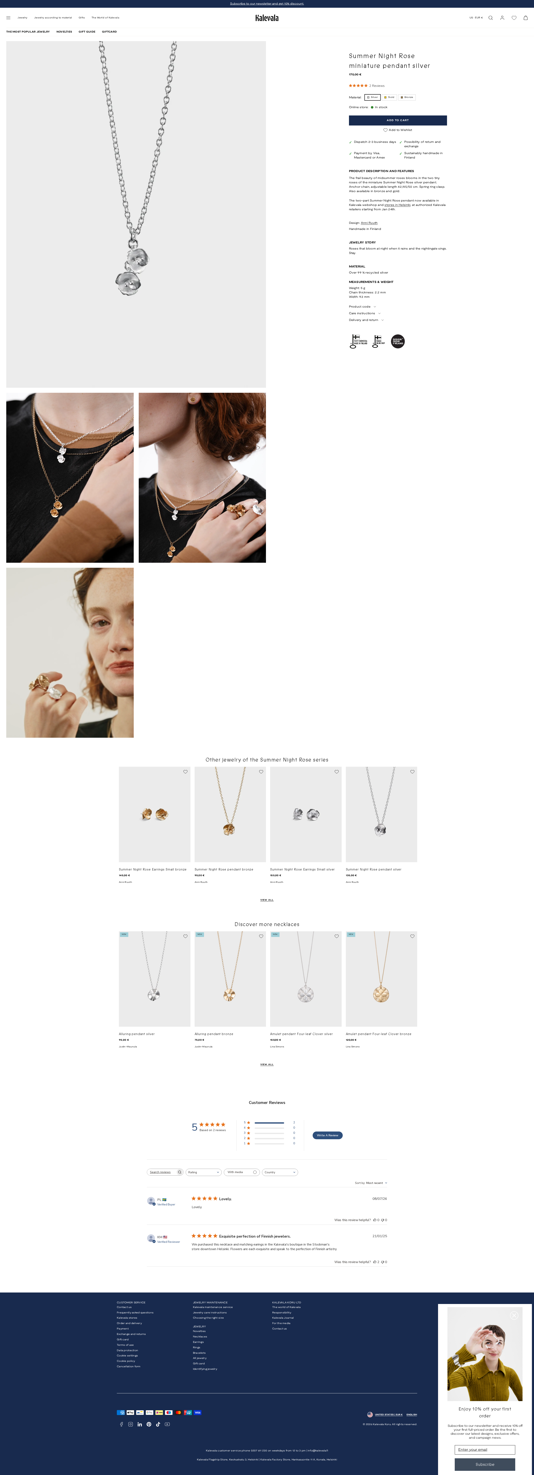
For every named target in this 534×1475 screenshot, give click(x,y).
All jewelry (200, 1358)
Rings (196, 1347)
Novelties (199, 1331)
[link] (502, 18)
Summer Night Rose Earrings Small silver (302, 869)
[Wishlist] (514, 18)
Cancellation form (129, 1366)
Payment (123, 1329)
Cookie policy (126, 1361)
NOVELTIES (64, 32)
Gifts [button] (82, 18)
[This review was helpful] (374, 1262)
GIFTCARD (109, 32)
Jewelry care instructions (210, 1313)
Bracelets (199, 1353)
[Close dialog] (514, 1315)
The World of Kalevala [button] (105, 18)
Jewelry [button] (23, 18)
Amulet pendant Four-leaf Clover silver (301, 1034)
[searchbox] (161, 1172)
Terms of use (125, 1345)
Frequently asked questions (135, 1313)
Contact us (124, 1307)
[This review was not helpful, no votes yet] (382, 1220)
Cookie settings (127, 1356)
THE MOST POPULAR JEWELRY (28, 32)
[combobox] (204, 1172)
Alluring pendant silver (137, 1034)
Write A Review (327, 1135)
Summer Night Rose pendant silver (374, 869)
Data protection (127, 1350)
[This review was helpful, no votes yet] (374, 1220)
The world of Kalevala (286, 1307)
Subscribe (485, 1464)
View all (267, 900)
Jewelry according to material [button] (53, 18)
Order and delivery (129, 1323)
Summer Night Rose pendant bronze (224, 869)
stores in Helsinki (397, 205)
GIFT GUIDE (87, 32)
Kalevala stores (127, 1318)
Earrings (198, 1342)
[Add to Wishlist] (185, 772)
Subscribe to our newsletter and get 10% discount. (267, 4)
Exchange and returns (131, 1334)
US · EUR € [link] (476, 18)
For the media (281, 1323)
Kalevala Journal (283, 1318)
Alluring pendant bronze (214, 1034)
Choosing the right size (208, 1318)
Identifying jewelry (205, 1369)
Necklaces (200, 1337)
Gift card (123, 1339)
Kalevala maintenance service (213, 1307)
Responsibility (281, 1313)
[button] (8, 18)
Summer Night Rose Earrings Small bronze (153, 869)
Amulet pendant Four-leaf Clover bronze (379, 1034)
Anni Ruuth (369, 223)
